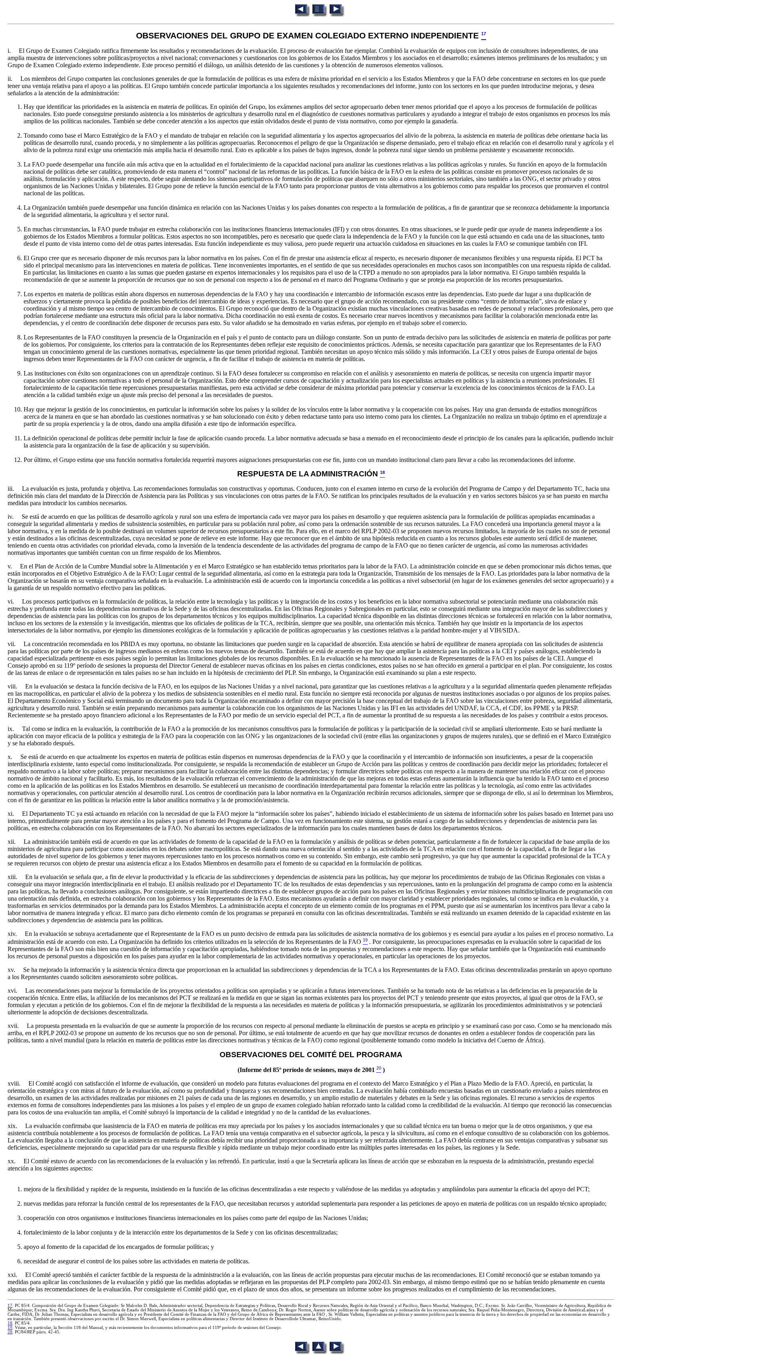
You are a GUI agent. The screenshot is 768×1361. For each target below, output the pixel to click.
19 (10, 1327)
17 (10, 1305)
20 (10, 1332)
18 (10, 1323)
